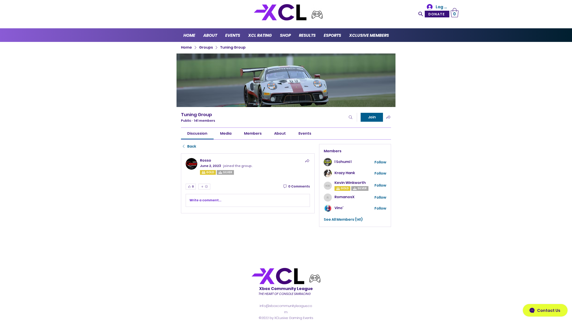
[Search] (421, 13)
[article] (248, 183)
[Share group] (388, 117)
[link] (197, 133)
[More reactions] (204, 186)
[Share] (307, 160)
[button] (454, 12)
